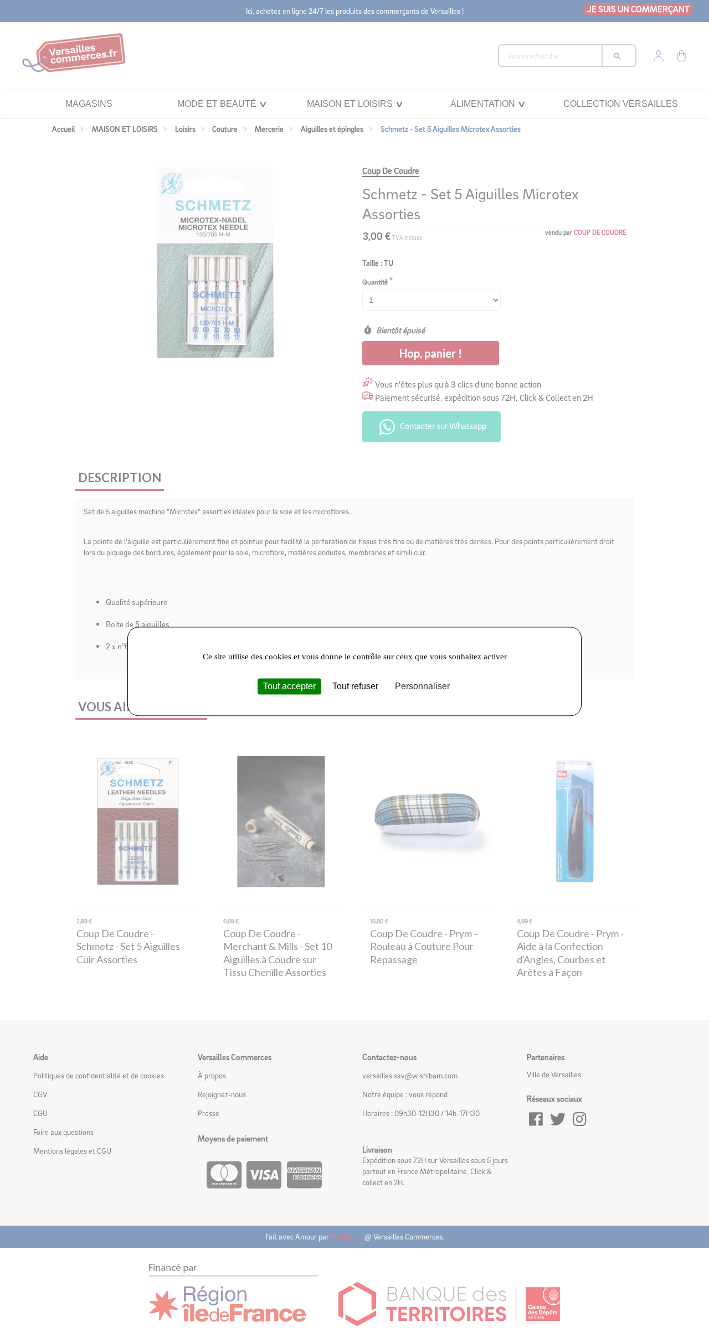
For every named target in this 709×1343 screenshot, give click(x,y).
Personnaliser (422, 686)
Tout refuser (355, 686)
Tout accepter (289, 686)
